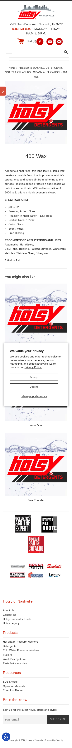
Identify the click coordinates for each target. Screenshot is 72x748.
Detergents (9, 646)
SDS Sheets (10, 681)
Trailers (7, 654)
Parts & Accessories (15, 663)
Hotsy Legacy (11, 623)
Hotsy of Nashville (34, 740)
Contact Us (9, 614)
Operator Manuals (14, 686)
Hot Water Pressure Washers (20, 641)
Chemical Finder (13, 690)
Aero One (36, 425)
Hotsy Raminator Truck (17, 619)
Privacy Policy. (33, 367)
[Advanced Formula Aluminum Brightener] (36, 315)
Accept (34, 377)
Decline (34, 386)
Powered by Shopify (54, 740)
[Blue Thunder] (36, 464)
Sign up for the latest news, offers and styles (30, 709)
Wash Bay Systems (14, 659)
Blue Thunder (36, 500)
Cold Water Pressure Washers (21, 650)
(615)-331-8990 (21, 28)
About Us (8, 610)
